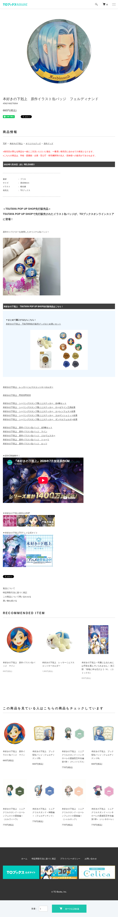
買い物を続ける (10, 600)
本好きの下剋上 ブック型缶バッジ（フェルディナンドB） (43, 755)
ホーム (24, 858)
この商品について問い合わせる (17, 596)
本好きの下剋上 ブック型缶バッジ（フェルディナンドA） (102, 755)
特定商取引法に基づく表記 (15, 592)
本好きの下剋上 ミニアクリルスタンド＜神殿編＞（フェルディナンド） (43, 812)
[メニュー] (113, 4)
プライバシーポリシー (70, 858)
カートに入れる (72, 908)
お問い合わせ (91, 858)
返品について (9, 588)
